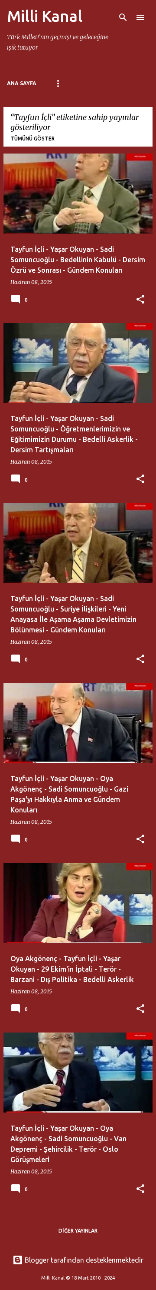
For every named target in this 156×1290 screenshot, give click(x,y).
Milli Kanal (44, 16)
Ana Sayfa (21, 83)
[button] (140, 300)
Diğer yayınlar (78, 1230)
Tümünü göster (32, 138)
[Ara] (123, 17)
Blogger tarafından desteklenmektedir (83, 1260)
